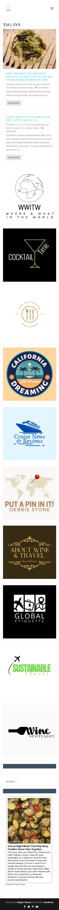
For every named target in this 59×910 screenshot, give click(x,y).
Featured (16, 128)
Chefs (8, 88)
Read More (14, 103)
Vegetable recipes (25, 88)
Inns (23, 128)
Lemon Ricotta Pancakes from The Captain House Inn (28, 118)
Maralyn (11, 84)
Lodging (28, 128)
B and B (31, 125)
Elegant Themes (24, 902)
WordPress (49, 902)
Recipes (14, 88)
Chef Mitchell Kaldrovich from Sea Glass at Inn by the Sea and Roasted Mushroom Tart (29, 76)
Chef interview (34, 84)
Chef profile (45, 84)
